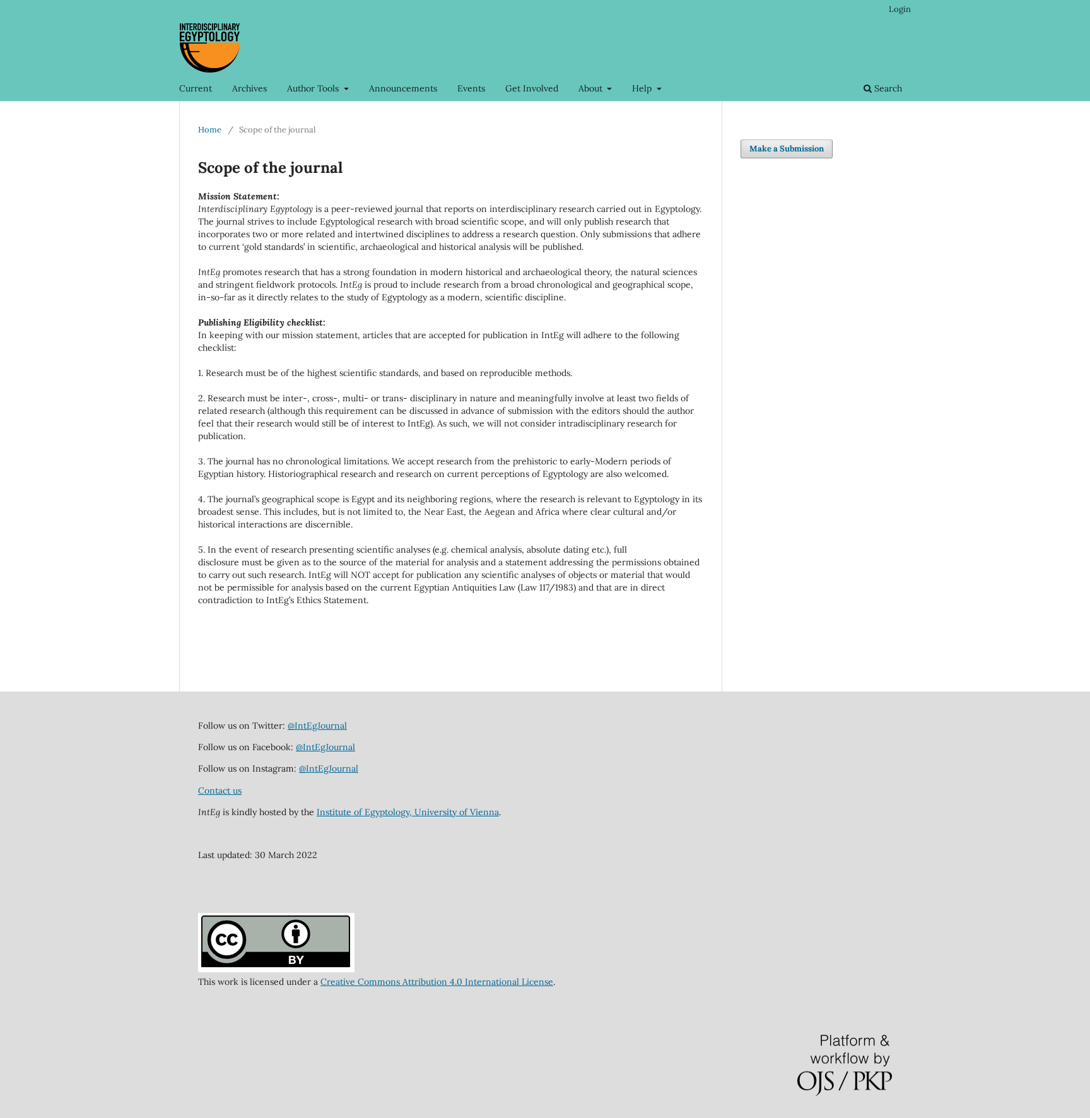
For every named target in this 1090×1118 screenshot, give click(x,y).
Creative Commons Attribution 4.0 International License (436, 981)
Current (195, 88)
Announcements (403, 88)
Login (900, 9)
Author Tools (314, 88)
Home (209, 129)
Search (887, 88)
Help (643, 88)
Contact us (220, 790)
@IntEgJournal (317, 725)
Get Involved (531, 88)
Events (471, 88)
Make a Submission (786, 148)
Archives (249, 88)
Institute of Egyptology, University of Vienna (408, 812)
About (591, 88)
